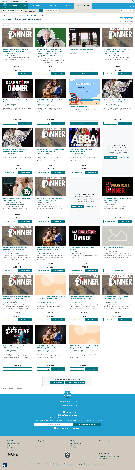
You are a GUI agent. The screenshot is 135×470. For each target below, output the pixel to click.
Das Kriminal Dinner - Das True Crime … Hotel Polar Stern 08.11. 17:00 (117, 50)
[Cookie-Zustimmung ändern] (5, 465)
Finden (84, 74)
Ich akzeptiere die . (68, 428)
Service (132, 6)
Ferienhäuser (11, 448)
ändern (94, 70)
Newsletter (102, 464)
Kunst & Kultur (73, 446)
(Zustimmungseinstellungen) (73, 464)
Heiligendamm (32, 1)
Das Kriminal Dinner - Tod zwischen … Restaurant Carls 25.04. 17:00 (83, 298)
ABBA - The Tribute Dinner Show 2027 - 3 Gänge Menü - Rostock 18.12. (84, 347)
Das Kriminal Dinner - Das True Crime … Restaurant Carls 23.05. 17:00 (117, 298)
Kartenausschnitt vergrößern (75, 382)
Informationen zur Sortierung (126, 21)
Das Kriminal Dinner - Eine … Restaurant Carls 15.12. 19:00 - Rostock (50, 150)
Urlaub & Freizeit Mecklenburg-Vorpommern (109, 457)
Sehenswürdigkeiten (75, 444)
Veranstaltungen (32, 15)
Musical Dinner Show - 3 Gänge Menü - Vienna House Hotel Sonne (50, 101)
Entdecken (72, 441)
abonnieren (87, 424)
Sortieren (128, 19)
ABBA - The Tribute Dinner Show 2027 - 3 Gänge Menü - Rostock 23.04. (51, 298)
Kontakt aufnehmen (84, 123)
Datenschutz (57, 464)
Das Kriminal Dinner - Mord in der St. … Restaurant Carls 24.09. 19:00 (16, 50)
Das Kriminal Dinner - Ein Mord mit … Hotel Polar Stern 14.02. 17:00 (16, 248)
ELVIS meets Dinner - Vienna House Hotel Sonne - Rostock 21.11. (115, 101)
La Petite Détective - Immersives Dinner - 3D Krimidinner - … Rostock (17, 347)
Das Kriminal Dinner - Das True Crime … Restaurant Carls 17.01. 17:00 (50, 199)
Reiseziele (72, 450)
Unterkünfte (11, 441)
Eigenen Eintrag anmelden (79, 107)
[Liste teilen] (121, 18)
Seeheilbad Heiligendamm (16, 15)
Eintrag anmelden (35, 464)
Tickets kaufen (25, 74)
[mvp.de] (133, 1)
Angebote (41, 441)
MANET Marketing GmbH (70, 405)
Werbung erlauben (110, 157)
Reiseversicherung (90, 464)
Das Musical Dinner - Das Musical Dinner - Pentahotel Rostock (117, 199)
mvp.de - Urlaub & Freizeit (67, 403)
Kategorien (7, 10)
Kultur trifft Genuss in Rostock (114, 247)
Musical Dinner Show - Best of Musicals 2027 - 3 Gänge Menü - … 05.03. (50, 248)
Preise (18, 10)
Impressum (47, 464)
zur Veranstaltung (10, 74)
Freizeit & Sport (74, 448)
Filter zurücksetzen (57, 382)
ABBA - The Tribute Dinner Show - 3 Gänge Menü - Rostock (82, 150)
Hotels (9, 446)
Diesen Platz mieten (124, 157)
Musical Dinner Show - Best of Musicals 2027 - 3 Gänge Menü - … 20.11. (50, 347)
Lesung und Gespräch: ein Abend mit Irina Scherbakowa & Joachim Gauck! (50, 50)
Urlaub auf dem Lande (14, 450)
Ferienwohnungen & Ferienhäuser (81, 49)
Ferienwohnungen (13, 444)
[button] (18, 5)
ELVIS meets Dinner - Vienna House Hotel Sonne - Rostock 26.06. (15, 150)
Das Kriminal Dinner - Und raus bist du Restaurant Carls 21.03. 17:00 (16, 298)
